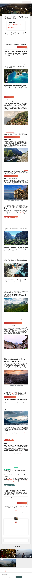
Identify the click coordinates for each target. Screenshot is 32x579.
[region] (16, 576)
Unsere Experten (19, 572)
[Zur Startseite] (6, 571)
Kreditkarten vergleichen (27, 1)
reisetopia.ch (4, 1)
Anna (16, 11)
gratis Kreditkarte (9, 479)
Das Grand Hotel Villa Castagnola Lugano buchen (11, 136)
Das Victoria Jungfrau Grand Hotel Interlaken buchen (11, 322)
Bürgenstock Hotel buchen (8, 439)
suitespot (24, 36)
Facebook (26, 572)
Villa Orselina (26, 170)
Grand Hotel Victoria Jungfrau (17, 315)
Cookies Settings (12, 576)
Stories (16, 6)
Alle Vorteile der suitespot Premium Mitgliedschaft (12, 459)
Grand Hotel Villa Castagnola (10, 132)
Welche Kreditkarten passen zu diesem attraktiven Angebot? (14, 27)
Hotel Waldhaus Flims (17, 91)
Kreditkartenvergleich (15, 481)
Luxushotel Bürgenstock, (24, 432)
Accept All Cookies (19, 576)
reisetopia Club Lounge (13, 530)
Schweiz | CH (12, 571)
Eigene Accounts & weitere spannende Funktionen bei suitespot (14, 464)
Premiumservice (18, 37)
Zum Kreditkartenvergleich (8, 485)
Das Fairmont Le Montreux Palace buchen (10, 217)
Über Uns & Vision (19, 571)
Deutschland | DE (12, 572)
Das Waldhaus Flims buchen (8, 96)
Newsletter (26, 571)
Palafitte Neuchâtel (14, 393)
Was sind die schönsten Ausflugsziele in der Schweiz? (15, 25)
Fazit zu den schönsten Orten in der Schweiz (15, 28)
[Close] (31, 574)
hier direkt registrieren (22, 453)
